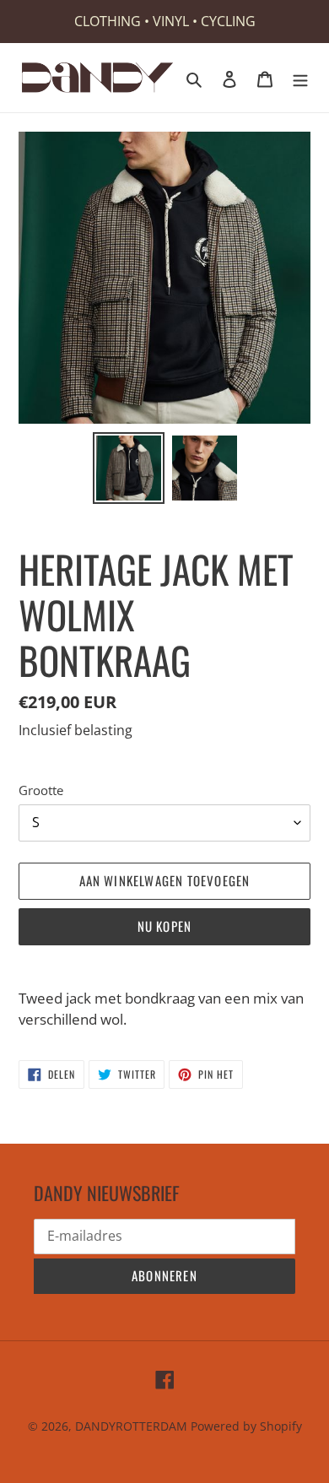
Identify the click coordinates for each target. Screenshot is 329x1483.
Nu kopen (165, 926)
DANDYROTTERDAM (131, 1426)
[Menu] (300, 77)
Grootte (41, 790)
